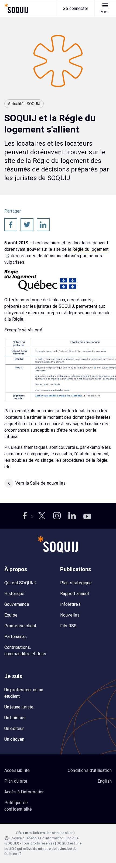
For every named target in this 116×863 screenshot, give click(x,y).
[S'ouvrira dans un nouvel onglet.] (26, 515)
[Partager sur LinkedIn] (43, 224)
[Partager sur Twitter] (27, 224)
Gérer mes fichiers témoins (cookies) (45, 833)
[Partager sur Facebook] (10, 224)
